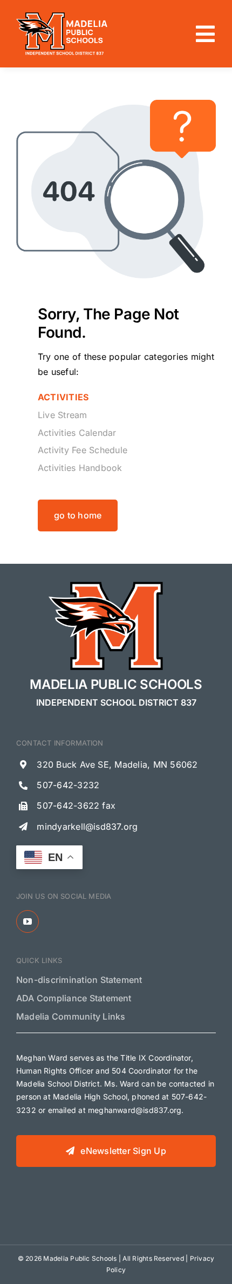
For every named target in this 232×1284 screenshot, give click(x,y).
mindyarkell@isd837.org (87, 826)
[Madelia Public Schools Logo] (62, 15)
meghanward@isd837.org (134, 1110)
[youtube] (27, 921)
